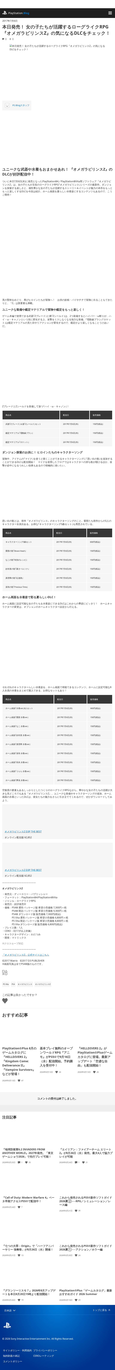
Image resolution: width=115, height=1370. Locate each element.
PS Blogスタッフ (20, 105)
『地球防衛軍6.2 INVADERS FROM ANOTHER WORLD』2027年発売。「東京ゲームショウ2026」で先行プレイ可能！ (27, 1153)
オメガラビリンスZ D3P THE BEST (23, 831)
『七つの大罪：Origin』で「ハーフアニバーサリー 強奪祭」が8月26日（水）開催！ (28, 1247)
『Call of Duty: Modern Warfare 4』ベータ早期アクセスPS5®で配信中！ (28, 1199)
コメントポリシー (12, 1361)
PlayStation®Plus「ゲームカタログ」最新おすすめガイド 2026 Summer (85, 1292)
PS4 (13, 984)
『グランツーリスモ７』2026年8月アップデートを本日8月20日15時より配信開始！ (29, 1292)
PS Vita (6, 984)
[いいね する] (19, 1080)
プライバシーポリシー (45, 1350)
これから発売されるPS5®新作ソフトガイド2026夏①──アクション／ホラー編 (85, 1247)
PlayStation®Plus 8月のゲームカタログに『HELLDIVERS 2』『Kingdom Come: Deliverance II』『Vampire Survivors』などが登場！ (19, 1061)
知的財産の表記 (11, 1355)
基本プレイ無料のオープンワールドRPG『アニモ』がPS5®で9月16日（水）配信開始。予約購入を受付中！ (56, 1056)
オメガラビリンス (25, 984)
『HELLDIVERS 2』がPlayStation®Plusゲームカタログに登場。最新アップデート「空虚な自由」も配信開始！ (95, 1056)
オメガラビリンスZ (43, 984)
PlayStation (18, 13)
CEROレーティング (43, 1355)
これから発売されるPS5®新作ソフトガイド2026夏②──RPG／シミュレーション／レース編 (85, 1201)
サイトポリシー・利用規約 (17, 1350)
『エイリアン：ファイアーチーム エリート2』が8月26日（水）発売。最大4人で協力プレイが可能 (86, 1153)
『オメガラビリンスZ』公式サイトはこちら (25, 954)
